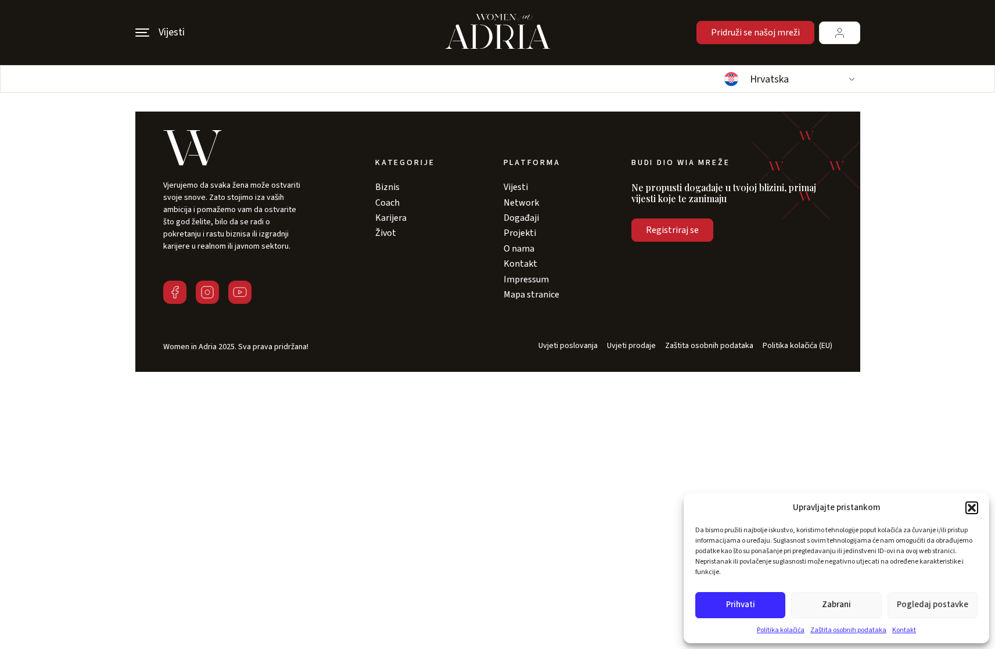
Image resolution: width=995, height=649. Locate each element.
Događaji (521, 218)
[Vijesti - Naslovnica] (498, 32)
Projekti (520, 233)
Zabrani (836, 604)
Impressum (526, 279)
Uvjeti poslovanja (568, 346)
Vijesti (516, 187)
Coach (387, 203)
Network (521, 203)
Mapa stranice (531, 294)
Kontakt (904, 630)
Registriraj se (672, 230)
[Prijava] (839, 32)
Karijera (391, 218)
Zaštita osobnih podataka (848, 630)
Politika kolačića (780, 630)
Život (385, 233)
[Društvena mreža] (174, 292)
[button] (972, 508)
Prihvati (740, 604)
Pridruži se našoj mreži (755, 32)
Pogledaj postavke (932, 604)
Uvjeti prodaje (631, 346)
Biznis (387, 187)
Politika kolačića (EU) (797, 346)
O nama (519, 248)
